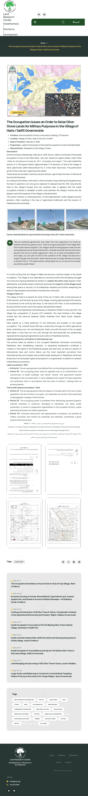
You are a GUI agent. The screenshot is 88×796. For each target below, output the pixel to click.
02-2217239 (14, 784)
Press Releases (52, 704)
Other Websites (38, 704)
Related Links (58, 709)
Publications (73, 755)
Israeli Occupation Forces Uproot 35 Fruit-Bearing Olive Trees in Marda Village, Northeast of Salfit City (42, 626)
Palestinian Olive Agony (21, 719)
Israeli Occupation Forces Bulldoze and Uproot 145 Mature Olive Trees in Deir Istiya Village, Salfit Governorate (42, 652)
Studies (16, 704)
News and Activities (42, 709)
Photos (41, 700)
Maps (64, 700)
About (58, 762)
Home (43, 43)
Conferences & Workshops (22, 709)
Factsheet (43, 723)
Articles (63, 719)
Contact (68, 762)
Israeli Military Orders (21, 714)
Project (17, 723)
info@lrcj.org (15, 781)
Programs (61, 755)
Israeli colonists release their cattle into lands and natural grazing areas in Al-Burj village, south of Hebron (43, 639)
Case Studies (19, 562)
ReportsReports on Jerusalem (24, 700)
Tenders (37, 719)
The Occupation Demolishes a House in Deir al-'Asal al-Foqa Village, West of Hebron (43, 585)
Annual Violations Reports (53, 714)
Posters (36, 714)
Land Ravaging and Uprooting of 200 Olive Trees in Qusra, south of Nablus (43, 663)
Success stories (50, 719)
